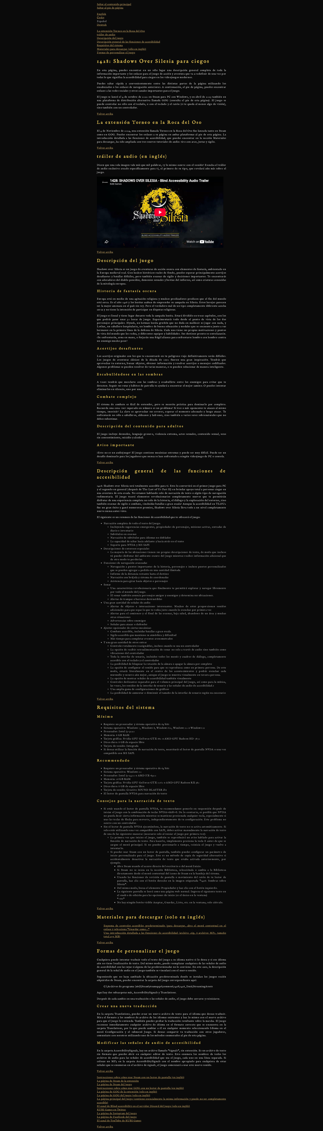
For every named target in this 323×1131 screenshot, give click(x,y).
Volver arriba (105, 113)
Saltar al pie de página (110, 7)
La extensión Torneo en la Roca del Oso (121, 31)
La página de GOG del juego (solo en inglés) (123, 1095)
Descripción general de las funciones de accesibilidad (128, 41)
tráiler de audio (106, 34)
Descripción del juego (110, 38)
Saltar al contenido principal (114, 4)
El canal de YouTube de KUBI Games (119, 1120)
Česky (100, 17)
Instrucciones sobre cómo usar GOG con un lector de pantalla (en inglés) (140, 1088)
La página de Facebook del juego (117, 1117)
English (101, 14)
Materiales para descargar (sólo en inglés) (121, 49)
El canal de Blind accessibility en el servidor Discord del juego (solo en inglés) (143, 1106)
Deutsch (102, 24)
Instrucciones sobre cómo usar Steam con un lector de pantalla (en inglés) (140, 1077)
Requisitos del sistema (110, 45)
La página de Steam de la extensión (118, 1081)
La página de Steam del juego (114, 1084)
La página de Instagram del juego (117, 1113)
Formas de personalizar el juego (116, 52)
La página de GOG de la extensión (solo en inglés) (127, 1091)
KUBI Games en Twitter (111, 1109)
